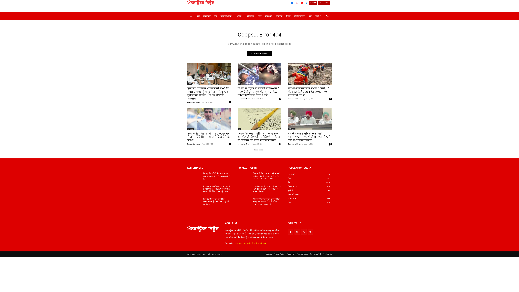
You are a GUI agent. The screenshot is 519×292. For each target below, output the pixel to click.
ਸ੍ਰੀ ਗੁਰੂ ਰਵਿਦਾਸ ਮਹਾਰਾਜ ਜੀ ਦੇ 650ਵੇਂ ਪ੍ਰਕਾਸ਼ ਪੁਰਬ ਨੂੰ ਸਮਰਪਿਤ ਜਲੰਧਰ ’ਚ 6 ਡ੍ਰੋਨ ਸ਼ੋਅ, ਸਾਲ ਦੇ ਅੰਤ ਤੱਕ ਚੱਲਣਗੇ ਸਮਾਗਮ (208, 93)
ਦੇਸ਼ (239, 84)
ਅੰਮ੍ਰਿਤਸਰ (292, 129)
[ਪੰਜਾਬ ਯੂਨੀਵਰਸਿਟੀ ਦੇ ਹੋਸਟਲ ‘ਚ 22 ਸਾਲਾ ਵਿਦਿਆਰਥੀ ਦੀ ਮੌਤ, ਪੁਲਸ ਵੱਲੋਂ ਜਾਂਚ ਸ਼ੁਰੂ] (193, 176)
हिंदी (320, 3)
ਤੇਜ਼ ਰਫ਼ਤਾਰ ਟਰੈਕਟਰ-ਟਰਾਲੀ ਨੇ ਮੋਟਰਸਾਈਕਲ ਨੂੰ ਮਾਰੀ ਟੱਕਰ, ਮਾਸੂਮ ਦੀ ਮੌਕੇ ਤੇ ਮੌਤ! (216, 201)
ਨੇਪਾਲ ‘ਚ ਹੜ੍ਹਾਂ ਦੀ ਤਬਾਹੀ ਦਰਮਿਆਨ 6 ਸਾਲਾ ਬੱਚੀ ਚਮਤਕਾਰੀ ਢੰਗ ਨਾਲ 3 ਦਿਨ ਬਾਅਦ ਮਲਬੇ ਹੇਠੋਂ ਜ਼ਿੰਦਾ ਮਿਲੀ (258, 92)
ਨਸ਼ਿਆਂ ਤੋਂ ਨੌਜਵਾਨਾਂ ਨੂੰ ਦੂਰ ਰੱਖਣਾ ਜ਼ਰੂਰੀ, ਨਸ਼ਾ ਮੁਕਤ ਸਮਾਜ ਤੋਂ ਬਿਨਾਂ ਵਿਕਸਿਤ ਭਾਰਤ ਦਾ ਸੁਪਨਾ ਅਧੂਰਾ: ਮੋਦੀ (266, 201)
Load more (258, 150)
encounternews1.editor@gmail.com (250, 243)
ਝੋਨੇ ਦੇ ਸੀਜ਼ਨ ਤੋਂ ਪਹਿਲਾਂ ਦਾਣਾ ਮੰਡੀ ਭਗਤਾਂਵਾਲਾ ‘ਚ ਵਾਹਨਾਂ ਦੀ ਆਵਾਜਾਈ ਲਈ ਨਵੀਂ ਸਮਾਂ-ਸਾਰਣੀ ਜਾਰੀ (309, 137)
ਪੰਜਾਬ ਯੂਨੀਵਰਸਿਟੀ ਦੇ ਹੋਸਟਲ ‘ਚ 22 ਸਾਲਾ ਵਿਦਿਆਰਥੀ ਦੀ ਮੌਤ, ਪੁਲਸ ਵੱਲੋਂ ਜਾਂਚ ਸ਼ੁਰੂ (217, 176)
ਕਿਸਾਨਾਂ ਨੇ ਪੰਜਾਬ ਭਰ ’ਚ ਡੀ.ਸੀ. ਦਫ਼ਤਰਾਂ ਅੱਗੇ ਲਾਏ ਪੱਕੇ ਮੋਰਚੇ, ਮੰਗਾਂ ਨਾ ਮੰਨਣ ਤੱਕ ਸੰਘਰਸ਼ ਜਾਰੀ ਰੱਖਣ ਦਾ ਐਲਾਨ (266, 176)
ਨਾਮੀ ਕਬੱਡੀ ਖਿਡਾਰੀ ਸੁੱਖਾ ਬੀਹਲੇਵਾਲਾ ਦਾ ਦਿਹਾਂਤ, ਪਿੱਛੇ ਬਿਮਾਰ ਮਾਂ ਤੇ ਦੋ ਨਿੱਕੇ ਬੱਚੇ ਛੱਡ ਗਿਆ (209, 137)
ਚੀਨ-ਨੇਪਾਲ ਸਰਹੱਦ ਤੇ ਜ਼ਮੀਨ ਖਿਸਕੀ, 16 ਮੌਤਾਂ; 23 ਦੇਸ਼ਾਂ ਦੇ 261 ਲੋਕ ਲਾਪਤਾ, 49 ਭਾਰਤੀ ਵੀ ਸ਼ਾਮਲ (309, 92)
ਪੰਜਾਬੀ (327, 3)
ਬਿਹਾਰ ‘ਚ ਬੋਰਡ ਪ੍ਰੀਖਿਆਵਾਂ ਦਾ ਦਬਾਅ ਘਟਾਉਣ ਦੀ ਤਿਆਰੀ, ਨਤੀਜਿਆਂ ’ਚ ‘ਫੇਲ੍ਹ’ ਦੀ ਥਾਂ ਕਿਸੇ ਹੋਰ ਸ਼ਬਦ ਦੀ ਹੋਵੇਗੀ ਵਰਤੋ (259, 137)
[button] (328, 16)
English (313, 3)
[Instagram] (297, 2)
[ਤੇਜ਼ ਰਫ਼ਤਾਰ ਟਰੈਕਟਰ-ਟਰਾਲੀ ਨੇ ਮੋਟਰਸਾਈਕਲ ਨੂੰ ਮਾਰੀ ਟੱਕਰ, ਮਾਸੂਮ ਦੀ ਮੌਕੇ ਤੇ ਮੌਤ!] (193, 202)
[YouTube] (302, 2)
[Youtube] (310, 232)
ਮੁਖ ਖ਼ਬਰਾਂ (190, 129)
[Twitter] (306, 2)
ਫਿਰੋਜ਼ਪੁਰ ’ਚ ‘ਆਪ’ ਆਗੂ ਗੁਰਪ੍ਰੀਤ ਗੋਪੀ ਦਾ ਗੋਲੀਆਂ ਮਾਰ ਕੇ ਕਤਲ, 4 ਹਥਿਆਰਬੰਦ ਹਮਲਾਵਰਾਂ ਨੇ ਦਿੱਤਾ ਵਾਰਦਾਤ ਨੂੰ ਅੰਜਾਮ (216, 189)
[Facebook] (292, 2)
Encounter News (193, 102)
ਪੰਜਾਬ (189, 84)
